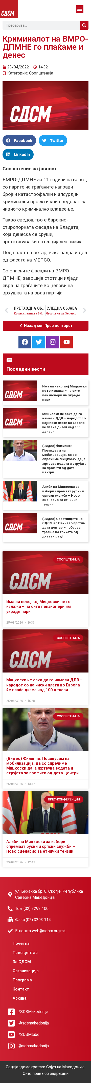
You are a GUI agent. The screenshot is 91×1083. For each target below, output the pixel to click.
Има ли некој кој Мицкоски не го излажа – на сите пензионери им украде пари (38, 606)
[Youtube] (66, 342)
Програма (22, 980)
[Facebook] (24, 342)
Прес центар (25, 952)
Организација (26, 970)
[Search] (84, 25)
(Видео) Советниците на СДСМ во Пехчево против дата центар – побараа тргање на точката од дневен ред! (63, 527)
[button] (79, 9)
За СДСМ (22, 961)
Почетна (21, 943)
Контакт (21, 989)
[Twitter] (38, 342)
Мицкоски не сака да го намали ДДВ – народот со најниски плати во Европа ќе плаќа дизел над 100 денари (64, 422)
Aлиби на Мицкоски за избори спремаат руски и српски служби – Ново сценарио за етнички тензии (63, 495)
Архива (20, 998)
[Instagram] (52, 342)
